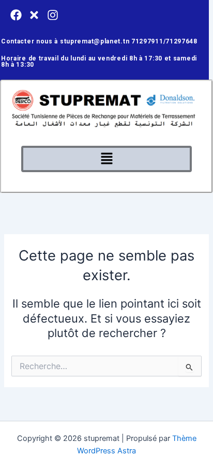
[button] (106, 159)
